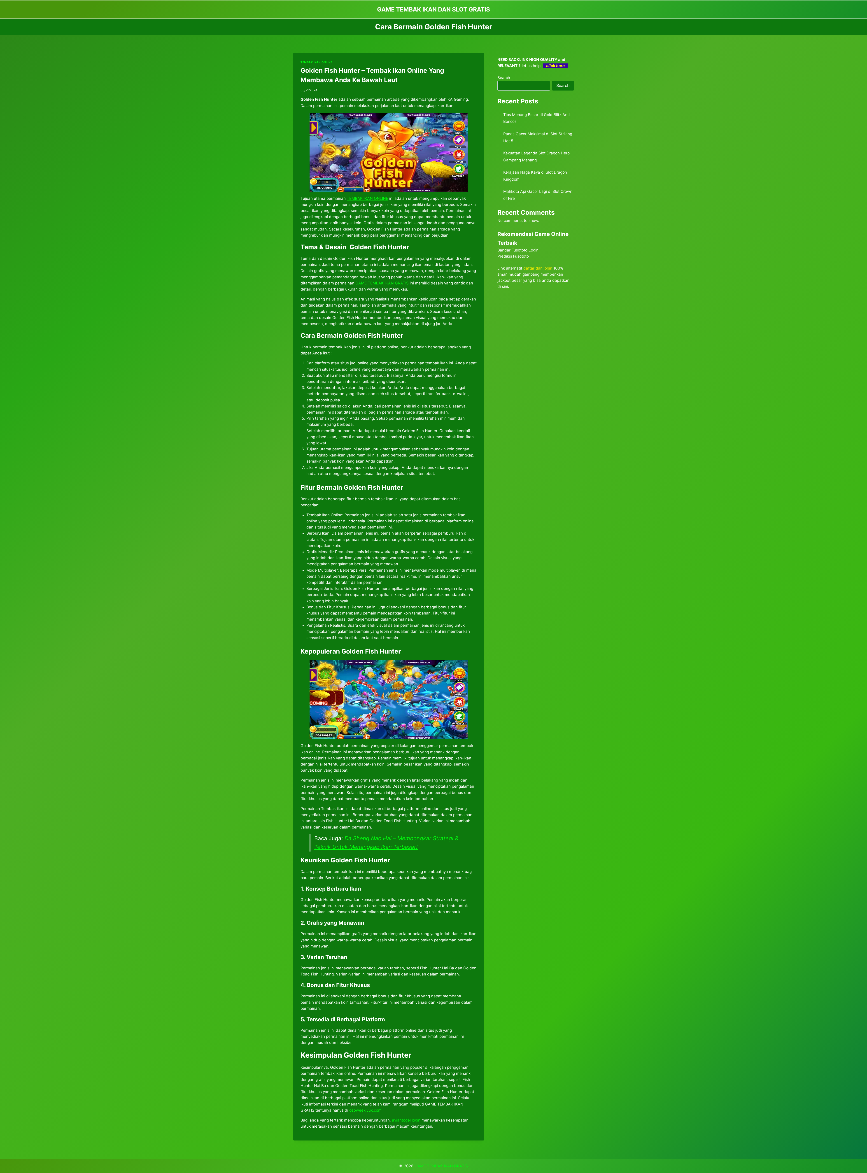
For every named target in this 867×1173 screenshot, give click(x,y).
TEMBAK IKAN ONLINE (316, 62)
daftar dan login (537, 268)
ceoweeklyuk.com (365, 1110)
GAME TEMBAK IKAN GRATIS (382, 283)
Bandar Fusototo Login (517, 250)
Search (503, 77)
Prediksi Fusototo (513, 256)
